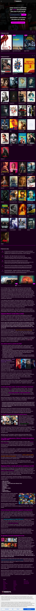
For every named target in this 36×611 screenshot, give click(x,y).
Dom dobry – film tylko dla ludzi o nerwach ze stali (14, 256)
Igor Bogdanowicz (26, 583)
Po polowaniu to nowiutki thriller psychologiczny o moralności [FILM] (18, 251)
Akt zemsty (20, 117)
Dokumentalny (5, 583)
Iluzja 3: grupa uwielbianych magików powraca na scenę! (16, 260)
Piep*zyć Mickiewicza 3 (28, 73)
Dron (28, 89)
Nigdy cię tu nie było (30, 103)
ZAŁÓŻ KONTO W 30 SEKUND (18, 22)
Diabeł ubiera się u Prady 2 (5, 50)
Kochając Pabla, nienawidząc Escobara (7, 89)
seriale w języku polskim (13, 523)
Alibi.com (11, 117)
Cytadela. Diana (29, 174)
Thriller (14, 588)
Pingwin (2, 243)
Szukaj (24, 14)
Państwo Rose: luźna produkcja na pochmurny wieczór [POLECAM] (18, 265)
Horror (4, 589)
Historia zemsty (29, 117)
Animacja (4, 582)
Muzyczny (15, 583)
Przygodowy (15, 584)
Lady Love (11, 174)
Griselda (2, 174)
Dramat (4, 584)
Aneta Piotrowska (26, 582)
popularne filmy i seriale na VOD (7, 470)
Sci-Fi (14, 587)
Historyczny (5, 588)
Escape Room (12, 103)
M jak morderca (12, 89)
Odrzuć (18, 609)
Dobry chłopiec (26, 50)
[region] (18, 603)
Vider (10, 388)
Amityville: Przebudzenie (5, 103)
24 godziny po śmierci (22, 103)
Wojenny (15, 589)
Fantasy (4, 587)
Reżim (19, 174)
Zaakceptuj (29, 609)
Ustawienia (7, 609)
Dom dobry (2, 73)
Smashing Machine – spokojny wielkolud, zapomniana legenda (17, 270)
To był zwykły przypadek (17, 50)
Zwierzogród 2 (15, 73)
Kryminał (15, 582)
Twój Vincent (20, 89)
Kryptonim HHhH (3, 117)
